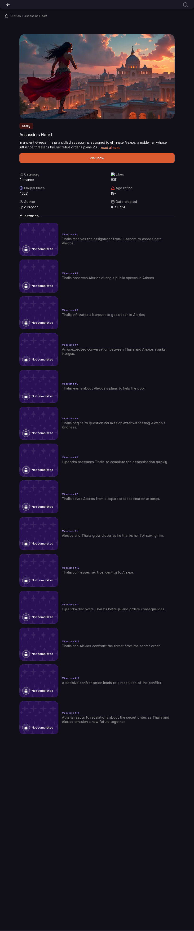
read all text (110, 148)
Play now (97, 158)
